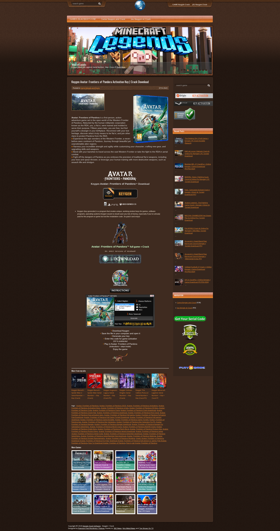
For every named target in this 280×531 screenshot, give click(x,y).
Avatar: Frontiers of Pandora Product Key (146, 429)
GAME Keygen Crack (181, 4)
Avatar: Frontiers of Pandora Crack (106, 410)
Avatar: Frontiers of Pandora (87, 406)
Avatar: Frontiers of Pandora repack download (117, 431)
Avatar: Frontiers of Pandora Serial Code (87, 434)
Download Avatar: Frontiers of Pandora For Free (90, 441)
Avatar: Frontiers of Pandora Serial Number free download (103, 436)
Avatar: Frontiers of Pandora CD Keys (143, 408)
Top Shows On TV (146, 528)
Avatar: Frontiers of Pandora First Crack (143, 413)
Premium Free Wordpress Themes (91, 528)
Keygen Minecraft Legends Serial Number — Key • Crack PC (158, 394)
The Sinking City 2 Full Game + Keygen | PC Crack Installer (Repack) (197, 140)
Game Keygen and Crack (113, 19)
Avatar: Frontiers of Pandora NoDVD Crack (139, 427)
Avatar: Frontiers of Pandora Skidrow (141, 436)
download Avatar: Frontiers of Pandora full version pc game (133, 441)
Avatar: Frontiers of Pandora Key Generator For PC (135, 422)
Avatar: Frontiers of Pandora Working (120, 438)
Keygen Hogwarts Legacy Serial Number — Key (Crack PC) (110, 394)
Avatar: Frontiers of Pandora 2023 (112, 406)
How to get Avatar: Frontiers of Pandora (141, 443)
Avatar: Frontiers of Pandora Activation (142, 406)
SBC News (118, 528)
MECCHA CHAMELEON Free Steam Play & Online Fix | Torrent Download (198, 217)
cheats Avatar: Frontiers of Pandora (150, 438)
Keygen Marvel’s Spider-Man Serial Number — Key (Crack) (95, 394)
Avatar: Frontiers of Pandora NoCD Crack (106, 427)
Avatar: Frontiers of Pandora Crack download (138, 410)
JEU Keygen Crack (199, 4)
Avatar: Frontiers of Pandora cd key (114, 408)
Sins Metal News (129, 528)
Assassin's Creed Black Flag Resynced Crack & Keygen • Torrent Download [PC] (196, 243)
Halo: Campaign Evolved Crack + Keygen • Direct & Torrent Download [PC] (197, 192)
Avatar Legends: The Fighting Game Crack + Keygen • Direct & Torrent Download (197, 205)
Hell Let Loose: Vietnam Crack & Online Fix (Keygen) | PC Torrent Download (197, 153)
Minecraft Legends (79, 64)
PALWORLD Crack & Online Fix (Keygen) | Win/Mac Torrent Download (196, 230)
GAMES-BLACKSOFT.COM (83, 19)
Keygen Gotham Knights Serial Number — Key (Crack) (126, 394)
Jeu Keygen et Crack (140, 19)
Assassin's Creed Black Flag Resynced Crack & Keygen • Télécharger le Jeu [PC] (196, 256)
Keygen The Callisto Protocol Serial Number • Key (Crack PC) (142, 394)
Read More (121, 67)
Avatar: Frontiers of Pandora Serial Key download (123, 434)
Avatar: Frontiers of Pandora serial (149, 431)
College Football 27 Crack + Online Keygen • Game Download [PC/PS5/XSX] (198, 269)
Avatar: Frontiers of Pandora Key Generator (99, 422)
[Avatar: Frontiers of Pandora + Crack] (120, 259)
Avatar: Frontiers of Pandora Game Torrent (131, 420)
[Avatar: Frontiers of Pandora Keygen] (120, 193)
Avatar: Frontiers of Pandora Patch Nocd (113, 429)
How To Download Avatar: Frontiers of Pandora (106, 443)
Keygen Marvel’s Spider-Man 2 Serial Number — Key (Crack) (78, 394)
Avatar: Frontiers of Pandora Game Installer (97, 420)
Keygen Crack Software (92, 526)
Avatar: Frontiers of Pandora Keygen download (112, 424)
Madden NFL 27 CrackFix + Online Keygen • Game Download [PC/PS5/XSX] (198, 166)
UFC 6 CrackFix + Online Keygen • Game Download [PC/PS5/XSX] (197, 281)
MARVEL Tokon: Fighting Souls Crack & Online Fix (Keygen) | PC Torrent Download (197, 179)
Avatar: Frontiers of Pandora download (112, 413)
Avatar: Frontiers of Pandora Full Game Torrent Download (106, 417)
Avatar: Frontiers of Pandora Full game (119, 415)
